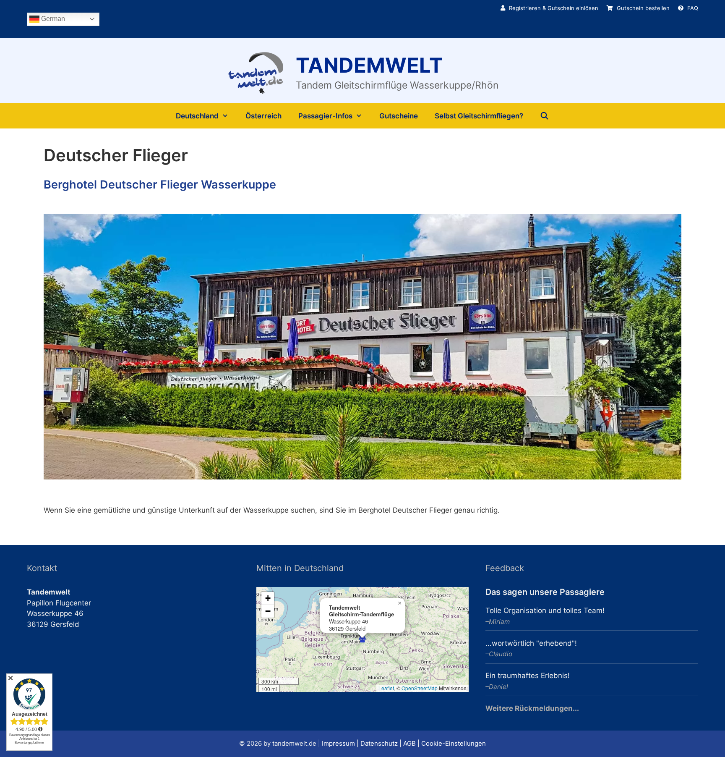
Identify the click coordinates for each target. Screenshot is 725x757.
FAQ (692, 8)
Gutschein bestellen (642, 8)
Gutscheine (398, 116)
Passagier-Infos (325, 116)
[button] (362, 639)
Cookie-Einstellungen (453, 743)
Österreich (263, 116)
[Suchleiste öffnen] (545, 115)
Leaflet (386, 688)
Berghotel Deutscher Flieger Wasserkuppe (160, 184)
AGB (409, 743)
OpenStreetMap (420, 688)
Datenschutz (379, 743)
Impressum (338, 743)
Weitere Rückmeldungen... (532, 708)
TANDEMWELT (369, 65)
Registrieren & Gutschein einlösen (552, 8)
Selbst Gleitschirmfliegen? (479, 116)
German (52, 18)
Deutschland (197, 116)
